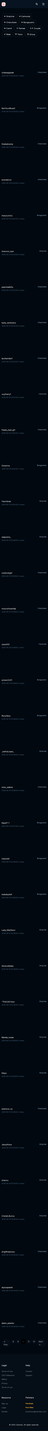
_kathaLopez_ (8, 751)
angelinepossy (8, 1252)
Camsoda (25, 16)
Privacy (4, 1383)
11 (28, 1341)
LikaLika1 (5, 859)
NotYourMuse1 (8, 108)
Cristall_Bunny (8, 1216)
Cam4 (9, 28)
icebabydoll (7, 894)
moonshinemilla (9, 608)
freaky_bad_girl (8, 430)
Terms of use (7, 1387)
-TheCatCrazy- (8, 1002)
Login (4, 1407)
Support (29, 1375)
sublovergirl (7, 573)
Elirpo (4, 1073)
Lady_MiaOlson (8, 930)
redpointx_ (6, 537)
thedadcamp (7, 144)
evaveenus (6, 180)
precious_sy (7, 1109)
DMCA (4, 1379)
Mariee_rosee (8, 1037)
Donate (4, 1411)
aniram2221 (7, 680)
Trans (20, 34)
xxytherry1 (6, 394)
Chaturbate (11, 22)
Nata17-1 (5, 823)
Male (8, 34)
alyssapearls (7, 1287)
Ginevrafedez (8, 966)
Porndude (29, 1403)
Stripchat (10, 16)
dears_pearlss (8, 1323)
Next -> (41, 1343)
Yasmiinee (6, 501)
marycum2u (7, 215)
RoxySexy (6, 716)
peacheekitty (7, 287)
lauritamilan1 (7, 358)
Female (21, 28)
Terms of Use (7, 1371)
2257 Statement (8, 1375)
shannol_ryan (8, 251)
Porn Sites (29, 1407)
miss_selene (7, 787)
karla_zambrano (9, 323)
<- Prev (6, 1343)
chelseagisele (8, 72)
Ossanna (6, 465)
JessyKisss (7, 1144)
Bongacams (28, 22)
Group (32, 34)
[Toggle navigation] (43, 4)
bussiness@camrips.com (36, 1411)
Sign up (5, 1403)
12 (34, 1341)
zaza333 (5, 644)
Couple (36, 28)
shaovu (5, 1180)
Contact (29, 1371)
